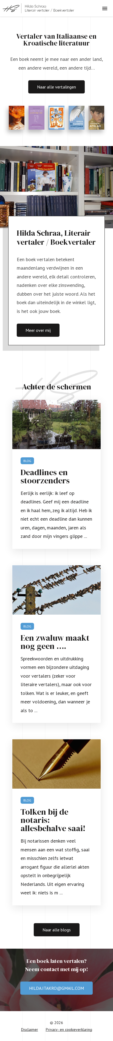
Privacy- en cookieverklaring (69, 1029)
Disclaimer (29, 1029)
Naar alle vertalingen (56, 87)
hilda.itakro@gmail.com (56, 988)
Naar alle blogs (57, 929)
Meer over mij (38, 330)
